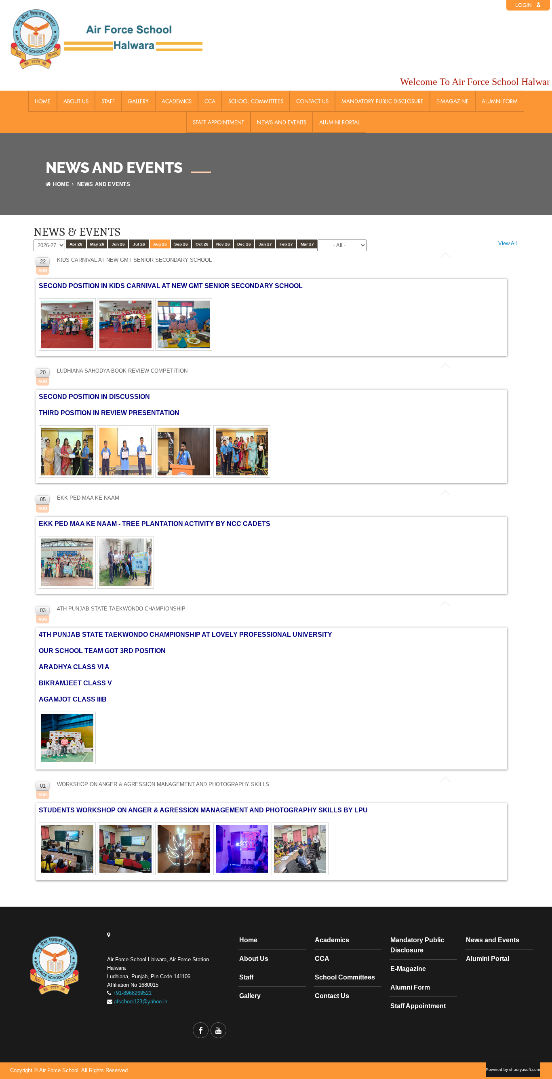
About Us (75, 101)
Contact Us (312, 101)
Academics (177, 101)
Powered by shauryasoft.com (513, 1069)
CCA (209, 101)
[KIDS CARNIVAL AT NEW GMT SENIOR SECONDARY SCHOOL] (68, 351)
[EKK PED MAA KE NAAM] (68, 589)
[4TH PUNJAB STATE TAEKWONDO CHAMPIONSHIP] (68, 764)
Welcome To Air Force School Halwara (467, 81)
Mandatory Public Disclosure (382, 101)
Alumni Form (500, 101)
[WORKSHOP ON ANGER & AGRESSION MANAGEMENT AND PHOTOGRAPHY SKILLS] (68, 875)
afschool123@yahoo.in (140, 1001)
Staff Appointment (218, 122)
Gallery (138, 101)
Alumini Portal (339, 122)
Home (43, 101)
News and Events (281, 122)
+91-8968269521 (132, 993)
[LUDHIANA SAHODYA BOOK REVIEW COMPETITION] (68, 478)
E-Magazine (452, 101)
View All (507, 243)
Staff (108, 101)
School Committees (255, 101)
